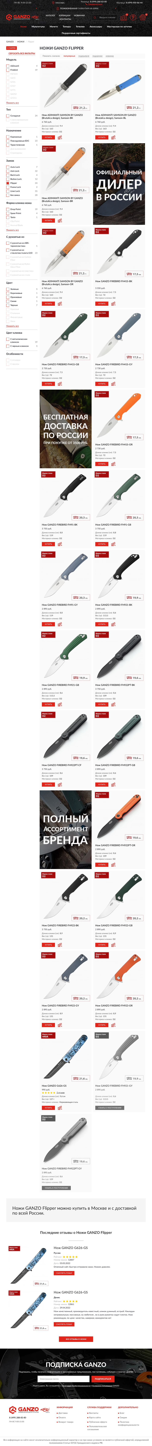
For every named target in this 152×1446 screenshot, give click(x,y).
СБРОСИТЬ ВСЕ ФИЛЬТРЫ (22, 53)
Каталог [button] (50, 16)
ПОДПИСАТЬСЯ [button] (103, 1379)
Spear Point (15, 213)
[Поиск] (95, 17)
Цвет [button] (9, 283)
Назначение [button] (13, 130)
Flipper (13, 183)
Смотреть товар (64, 1273)
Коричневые (16, 293)
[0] (142, 17)
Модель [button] (11, 59)
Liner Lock (15, 191)
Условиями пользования (102, 1386)
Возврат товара (65, 1422)
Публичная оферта (98, 1422)
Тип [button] (8, 109)
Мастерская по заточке (119, 27)
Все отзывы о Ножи (76, 1339)
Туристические (17, 145)
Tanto (12, 217)
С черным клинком (19, 346)
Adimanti (14, 66)
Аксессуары (96, 27)
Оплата (62, 1418)
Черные (14, 305)
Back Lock (15, 175)
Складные (15, 116)
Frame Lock (15, 187)
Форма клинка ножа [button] (18, 203)
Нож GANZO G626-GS (71, 1248)
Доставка (63, 1413)
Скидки (123, 1418)
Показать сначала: (51, 56)
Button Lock (16, 179)
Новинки (79, 16)
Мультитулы (38, 27)
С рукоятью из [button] (15, 237)
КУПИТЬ (48, 137)
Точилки (80, 27)
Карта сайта (95, 1418)
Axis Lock (14, 171)
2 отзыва (61, 1093)
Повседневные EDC (19, 141)
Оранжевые (16, 297)
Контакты (65, 19)
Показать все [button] (12, 103)
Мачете (54, 27)
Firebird (14, 70)
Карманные (16, 137)
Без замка (15, 195)
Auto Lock (15, 167)
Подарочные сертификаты (76, 33)
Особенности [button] (14, 354)
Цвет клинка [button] (14, 333)
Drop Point (15, 209)
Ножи (23, 27)
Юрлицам (64, 16)
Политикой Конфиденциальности (76, 1386)
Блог (122, 1413)
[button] (94, 4)
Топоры (67, 27)
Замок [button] (10, 161)
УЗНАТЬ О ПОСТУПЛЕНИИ (109, 1108)
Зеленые (14, 289)
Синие (13, 301)
